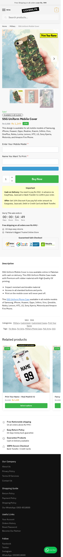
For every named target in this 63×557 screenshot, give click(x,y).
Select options (26, 405)
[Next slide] (54, 59)
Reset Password (9, 527)
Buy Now (37, 179)
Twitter (5, 547)
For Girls (20, 329)
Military (12, 26)
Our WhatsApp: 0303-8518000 (16, 507)
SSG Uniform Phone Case (18, 299)
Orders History (9, 523)
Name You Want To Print (15, 156)
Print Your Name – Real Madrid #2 (20, 397)
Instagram (7, 551)
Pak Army (47, 329)
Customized (25, 323)
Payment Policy (9, 498)
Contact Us (7, 480)
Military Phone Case (33, 329)
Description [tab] (8, 263)
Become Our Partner (11, 531)
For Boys (12, 329)
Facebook (6, 543)
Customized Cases (39, 323)
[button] (56, 10)
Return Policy (8, 493)
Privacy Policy (8, 471)
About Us (6, 466)
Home (4, 26)
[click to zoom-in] (31, 58)
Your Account (8, 519)
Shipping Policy (9, 503)
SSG (54, 329)
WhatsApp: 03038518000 (13, 555)
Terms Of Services (10, 476)
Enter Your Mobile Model (15, 144)
